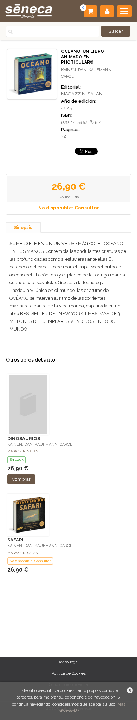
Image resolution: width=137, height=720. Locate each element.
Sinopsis (23, 227)
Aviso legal (69, 662)
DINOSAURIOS (23, 438)
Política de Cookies (69, 673)
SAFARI (15, 539)
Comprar (21, 479)
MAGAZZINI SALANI (82, 93)
